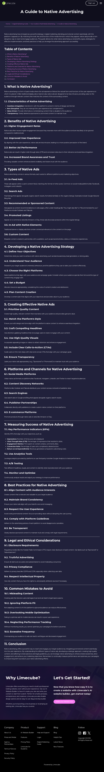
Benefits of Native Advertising (18, 56)
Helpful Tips (58, 737)
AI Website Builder (27, 733)
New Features (59, 747)
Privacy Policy (9, 753)
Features (24, 737)
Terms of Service (10, 749)
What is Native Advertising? (17, 54)
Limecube (56, 765)
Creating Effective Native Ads (17, 64)
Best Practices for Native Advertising (20, 71)
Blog (55, 733)
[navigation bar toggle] (101, 3)
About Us (7, 733)
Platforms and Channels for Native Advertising (23, 66)
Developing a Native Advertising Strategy (22, 61)
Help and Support (43, 733)
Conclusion (11, 79)
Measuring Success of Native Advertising (21, 69)
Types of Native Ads (14, 59)
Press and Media (10, 737)
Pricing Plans (25, 742)
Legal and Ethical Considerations (18, 74)
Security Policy (9, 758)
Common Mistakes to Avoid (17, 76)
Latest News (58, 742)
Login (39, 737)
